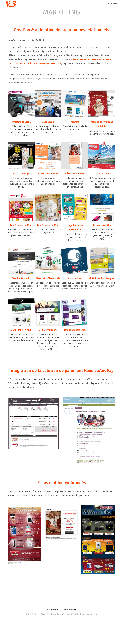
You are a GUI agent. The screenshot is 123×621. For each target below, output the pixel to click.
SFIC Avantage (21, 173)
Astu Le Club (102, 173)
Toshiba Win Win (102, 225)
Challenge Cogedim (75, 330)
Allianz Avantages (48, 173)
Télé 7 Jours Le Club (21, 225)
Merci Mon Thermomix (48, 278)
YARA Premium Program (102, 278)
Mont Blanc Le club (21, 330)
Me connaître (53, 610)
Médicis (75, 122)
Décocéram (48, 122)
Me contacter (70, 610)
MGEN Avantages (48, 330)
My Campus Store (21, 122)
